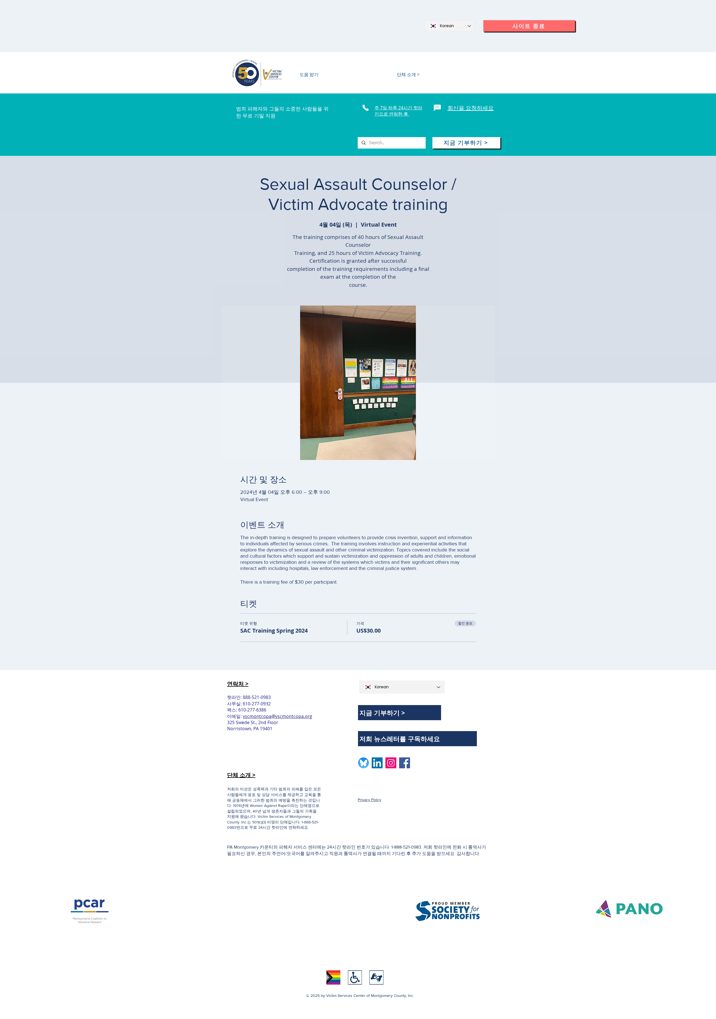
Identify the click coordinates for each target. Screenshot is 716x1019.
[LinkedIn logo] (377, 762)
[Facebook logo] (404, 762)
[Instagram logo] (390, 762)
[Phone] (365, 107)
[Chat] (437, 107)
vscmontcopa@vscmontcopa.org (277, 716)
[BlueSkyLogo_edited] (363, 762)
